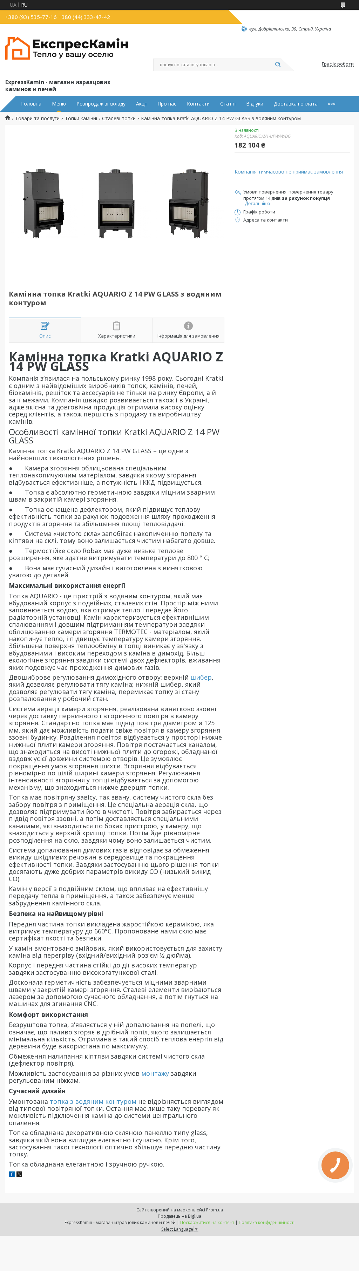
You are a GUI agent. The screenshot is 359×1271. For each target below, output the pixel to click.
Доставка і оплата (296, 103)
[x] (19, 1175)
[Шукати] (278, 65)
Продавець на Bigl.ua (179, 1216)
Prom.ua (214, 1210)
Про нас (166, 103)
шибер (201, 677)
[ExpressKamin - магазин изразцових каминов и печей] (66, 54)
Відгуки (254, 103)
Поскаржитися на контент (207, 1222)
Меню (59, 103)
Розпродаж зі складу (101, 103)
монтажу (155, 1073)
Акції (141, 103)
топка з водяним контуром (93, 1101)
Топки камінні (81, 118)
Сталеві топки (119, 118)
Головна (31, 103)
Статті (228, 103)
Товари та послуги (37, 118)
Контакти (198, 103)
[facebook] (12, 1175)
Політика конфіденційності (266, 1222)
